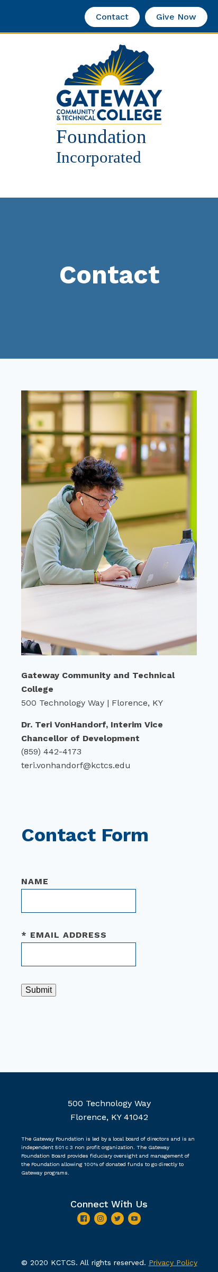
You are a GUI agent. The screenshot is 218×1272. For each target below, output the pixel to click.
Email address (64, 935)
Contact (112, 17)
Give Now (176, 17)
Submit (38, 989)
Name (35, 881)
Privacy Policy (173, 1262)
